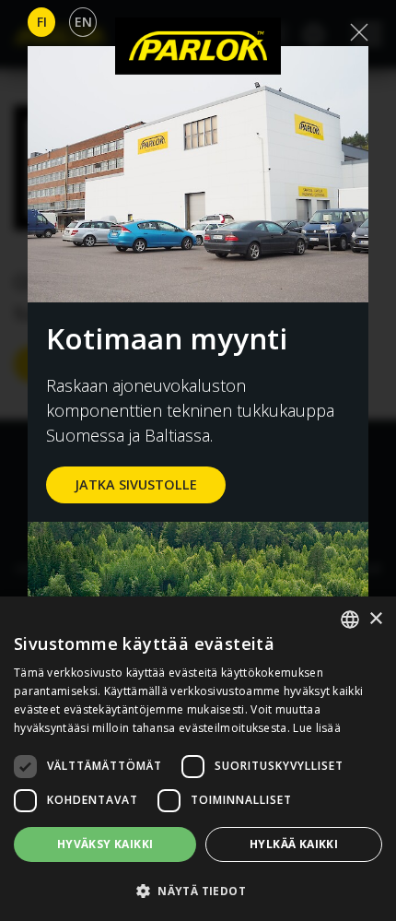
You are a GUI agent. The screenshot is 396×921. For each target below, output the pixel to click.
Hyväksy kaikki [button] (105, 844)
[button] (198, 890)
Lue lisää (317, 728)
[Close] (359, 32)
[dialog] (198, 758)
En (83, 21)
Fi (42, 21)
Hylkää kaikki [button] (294, 844)
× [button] (375, 619)
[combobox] (350, 619)
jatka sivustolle (136, 484)
